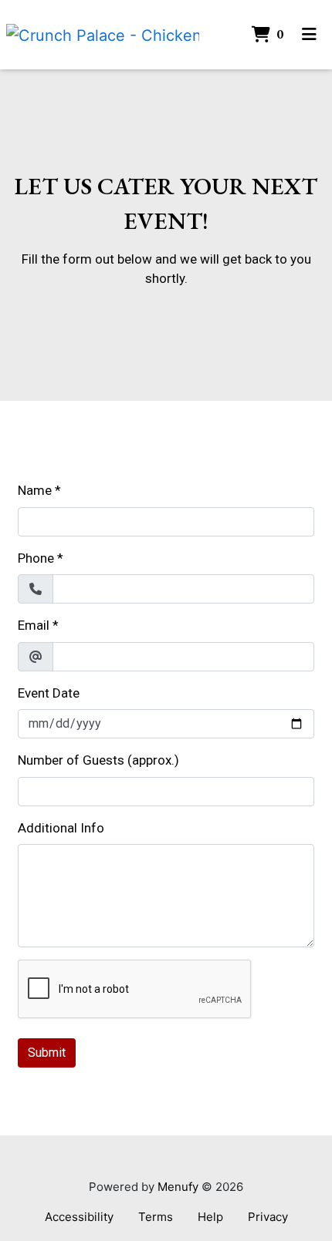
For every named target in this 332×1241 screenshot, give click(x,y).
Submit (47, 1052)
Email (33, 625)
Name (35, 490)
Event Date (49, 693)
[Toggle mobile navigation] (309, 35)
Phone (36, 558)
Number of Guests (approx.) (98, 760)
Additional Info (61, 828)
